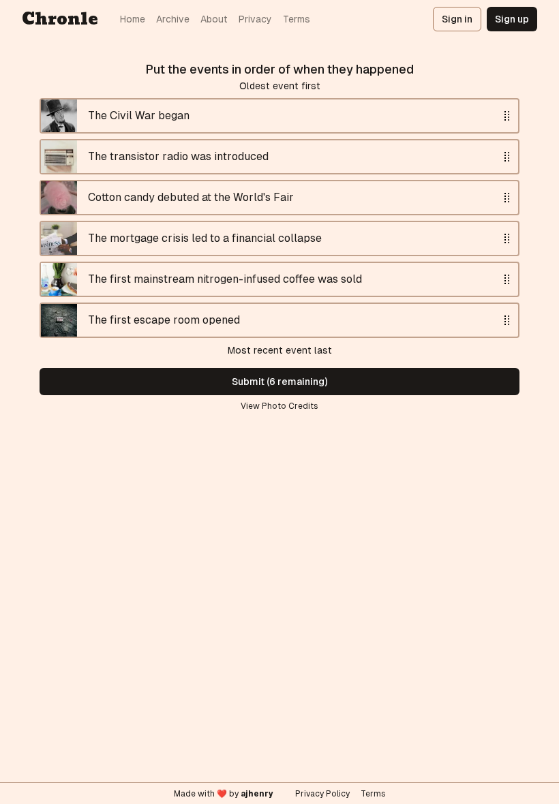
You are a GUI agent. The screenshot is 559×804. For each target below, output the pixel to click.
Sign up (512, 19)
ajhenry (257, 794)
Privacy (255, 19)
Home (132, 19)
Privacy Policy (322, 794)
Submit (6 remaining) (279, 381)
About (214, 19)
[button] (507, 115)
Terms (296, 19)
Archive (173, 19)
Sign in (457, 19)
